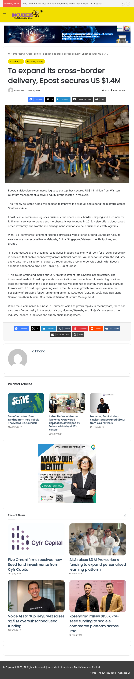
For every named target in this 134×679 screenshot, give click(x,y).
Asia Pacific (33, 53)
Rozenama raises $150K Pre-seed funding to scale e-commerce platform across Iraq (94, 623)
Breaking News (35, 61)
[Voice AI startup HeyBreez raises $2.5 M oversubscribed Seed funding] (36, 596)
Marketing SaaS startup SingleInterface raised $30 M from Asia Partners (107, 420)
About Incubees (107, 672)
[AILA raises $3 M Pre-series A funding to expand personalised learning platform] (97, 539)
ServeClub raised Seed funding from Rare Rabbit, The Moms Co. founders (23, 420)
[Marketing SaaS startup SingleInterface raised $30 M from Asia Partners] (108, 403)
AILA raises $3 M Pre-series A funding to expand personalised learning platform (97, 564)
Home (13, 53)
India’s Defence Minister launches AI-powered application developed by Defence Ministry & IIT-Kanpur (64, 423)
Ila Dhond (19, 90)
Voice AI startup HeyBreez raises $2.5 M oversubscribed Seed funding (36, 621)
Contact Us (124, 672)
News (22, 53)
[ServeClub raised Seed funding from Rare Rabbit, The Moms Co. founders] (26, 403)
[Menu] (4, 16)
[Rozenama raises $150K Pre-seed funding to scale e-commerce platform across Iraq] (97, 596)
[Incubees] (26, 15)
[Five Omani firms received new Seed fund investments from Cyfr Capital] (36, 539)
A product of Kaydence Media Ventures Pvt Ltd (74, 667)
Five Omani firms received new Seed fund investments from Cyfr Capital (62, 3)
